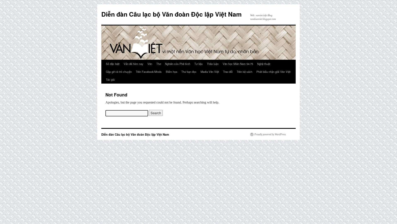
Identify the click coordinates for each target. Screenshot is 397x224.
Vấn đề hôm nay (133, 64)
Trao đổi (228, 72)
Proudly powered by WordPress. (270, 134)
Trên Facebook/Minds (149, 72)
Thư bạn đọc (188, 72)
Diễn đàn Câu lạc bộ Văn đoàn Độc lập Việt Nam (171, 14)
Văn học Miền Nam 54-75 (238, 64)
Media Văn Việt (210, 72)
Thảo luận (213, 64)
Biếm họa (171, 72)
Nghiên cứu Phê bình (177, 64)
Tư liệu (198, 64)
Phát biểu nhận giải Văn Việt (273, 72)
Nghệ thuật (263, 64)
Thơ (158, 64)
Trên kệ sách (244, 72)
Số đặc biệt (113, 64)
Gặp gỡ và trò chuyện (119, 72)
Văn (149, 64)
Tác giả (110, 80)
